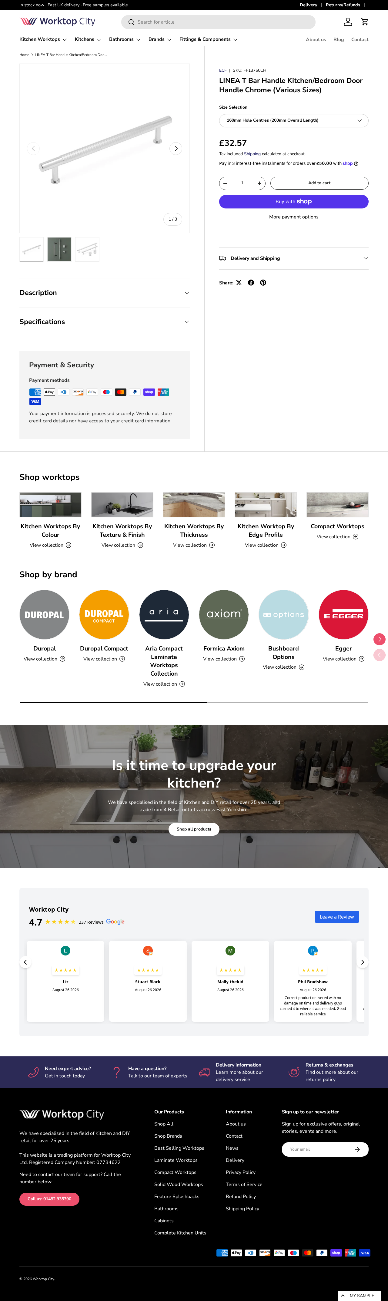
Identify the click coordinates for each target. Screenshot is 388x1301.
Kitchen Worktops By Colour (50, 530)
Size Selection (233, 107)
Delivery (308, 5)
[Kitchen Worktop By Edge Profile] (265, 505)
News (232, 1148)
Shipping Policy (242, 1208)
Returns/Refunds (343, 5)
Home (24, 55)
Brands (157, 39)
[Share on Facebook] (251, 283)
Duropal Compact (104, 648)
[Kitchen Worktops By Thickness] (194, 505)
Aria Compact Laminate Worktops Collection (164, 661)
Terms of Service (244, 1184)
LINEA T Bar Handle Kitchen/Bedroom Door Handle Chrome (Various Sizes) (71, 55)
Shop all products (194, 829)
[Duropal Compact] (104, 614)
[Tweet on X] (239, 283)
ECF (223, 70)
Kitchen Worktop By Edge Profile (266, 530)
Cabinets (164, 1220)
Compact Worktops (337, 526)
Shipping (252, 154)
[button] (365, 21)
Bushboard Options (283, 652)
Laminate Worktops (176, 1160)
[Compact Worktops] (337, 505)
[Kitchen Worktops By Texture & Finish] (122, 505)
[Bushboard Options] (283, 614)
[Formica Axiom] (224, 614)
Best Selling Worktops (179, 1148)
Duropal (44, 648)
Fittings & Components (205, 39)
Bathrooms (121, 39)
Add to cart (319, 183)
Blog (338, 39)
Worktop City (43, 1278)
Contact (360, 39)
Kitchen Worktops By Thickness (194, 530)
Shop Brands (168, 1136)
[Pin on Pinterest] (263, 283)
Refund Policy (241, 1196)
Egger (343, 648)
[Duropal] (44, 614)
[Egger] (343, 614)
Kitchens (84, 39)
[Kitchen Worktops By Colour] (50, 505)
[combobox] (218, 22)
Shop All (163, 1124)
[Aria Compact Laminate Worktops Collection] (164, 614)
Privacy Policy (241, 1172)
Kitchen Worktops (39, 39)
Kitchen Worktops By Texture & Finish (122, 530)
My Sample (362, 1296)
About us (316, 39)
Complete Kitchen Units (180, 1233)
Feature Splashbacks (176, 1196)
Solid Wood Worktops (178, 1184)
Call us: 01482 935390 (49, 1199)
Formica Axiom (224, 648)
